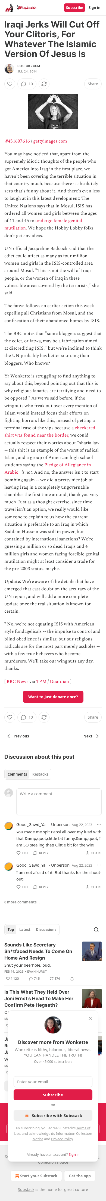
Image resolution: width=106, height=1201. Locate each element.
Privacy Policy (62, 1138)
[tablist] (27, 774)
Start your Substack (38, 1175)
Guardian (59, 681)
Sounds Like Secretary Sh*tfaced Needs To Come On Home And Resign (38, 951)
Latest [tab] (24, 929)
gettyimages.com (50, 141)
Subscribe (74, 7)
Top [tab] (11, 929)
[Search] (96, 929)
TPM (41, 681)
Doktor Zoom (28, 66)
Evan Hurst (37, 971)
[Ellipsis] (99, 824)
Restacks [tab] (40, 774)
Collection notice (53, 1162)
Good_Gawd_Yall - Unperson (43, 824)
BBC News (17, 681)
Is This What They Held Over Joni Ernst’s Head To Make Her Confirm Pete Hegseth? (38, 998)
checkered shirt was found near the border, (49, 431)
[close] (90, 1018)
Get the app (80, 1175)
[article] (53, 962)
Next (87, 736)
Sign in (95, 7)
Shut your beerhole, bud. (27, 965)
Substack (26, 1189)
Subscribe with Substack (57, 1115)
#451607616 (17, 141)
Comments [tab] (17, 774)
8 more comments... (22, 902)
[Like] (9, 83)
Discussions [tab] (46, 929)
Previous (21, 736)
